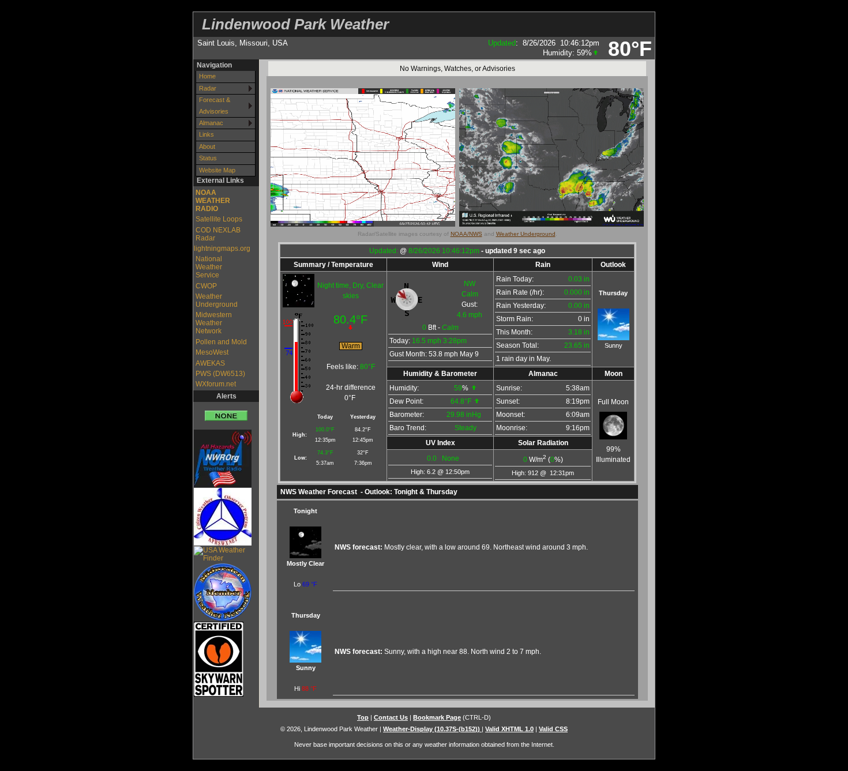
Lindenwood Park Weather (295, 24)
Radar (207, 88)
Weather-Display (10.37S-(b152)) (432, 728)
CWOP (206, 286)
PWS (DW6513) (220, 374)
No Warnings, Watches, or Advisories (457, 69)
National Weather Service (209, 267)
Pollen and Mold (221, 342)
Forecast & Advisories (214, 105)
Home (207, 76)
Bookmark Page (437, 717)
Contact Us (391, 717)
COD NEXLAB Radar (218, 234)
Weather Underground (217, 300)
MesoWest (212, 352)
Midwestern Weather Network (214, 323)
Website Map (217, 170)
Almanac (211, 122)
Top (363, 717)
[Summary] (226, 411)
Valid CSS (553, 728)
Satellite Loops (219, 219)
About (207, 146)
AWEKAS (210, 363)
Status (208, 158)
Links (206, 134)
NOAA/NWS (466, 234)
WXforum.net (216, 384)
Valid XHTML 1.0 (509, 728)
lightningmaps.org (219, 249)
